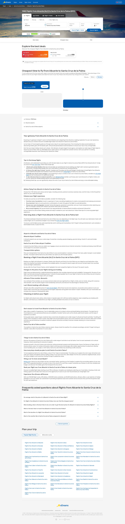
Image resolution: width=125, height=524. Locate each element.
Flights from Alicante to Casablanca (60, 476)
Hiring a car (27, 361)
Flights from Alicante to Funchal (59, 473)
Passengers (96, 23)
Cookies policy (58, 510)
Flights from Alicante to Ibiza (58, 442)
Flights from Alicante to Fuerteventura (86, 470)
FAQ (91, 40)
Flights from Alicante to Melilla (33, 452)
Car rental (35, 2)
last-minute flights (52, 288)
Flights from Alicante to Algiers (84, 446)
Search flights (94, 30)
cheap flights (67, 171)
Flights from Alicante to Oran (84, 442)
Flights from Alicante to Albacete (34, 442)
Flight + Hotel (28, 2)
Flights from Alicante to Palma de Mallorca (62, 446)
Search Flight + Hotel (78, 30)
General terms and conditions (47, 510)
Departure (72, 23)
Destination (49, 23)
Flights (15, 2)
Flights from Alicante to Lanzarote (34, 473)
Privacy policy (65, 510)
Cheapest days (64, 40)
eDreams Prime (60, 177)
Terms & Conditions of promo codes (76, 510)
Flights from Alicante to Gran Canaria (61, 470)
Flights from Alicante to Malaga (84, 449)
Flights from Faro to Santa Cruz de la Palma (88, 461)
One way (100, 77)
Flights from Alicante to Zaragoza (60, 449)
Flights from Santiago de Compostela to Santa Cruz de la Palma (87, 489)
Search (45, 86)
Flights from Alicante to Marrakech (34, 476)
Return (82, 23)
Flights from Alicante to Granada (34, 446)
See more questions (63, 423)
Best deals (36, 40)
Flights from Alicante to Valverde (85, 465)
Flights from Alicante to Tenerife (34, 470)
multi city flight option (63, 220)
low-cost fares (36, 164)
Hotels (20, 2)
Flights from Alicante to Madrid (33, 449)
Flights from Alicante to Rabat (84, 476)
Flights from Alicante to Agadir (84, 473)
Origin (26, 23)
